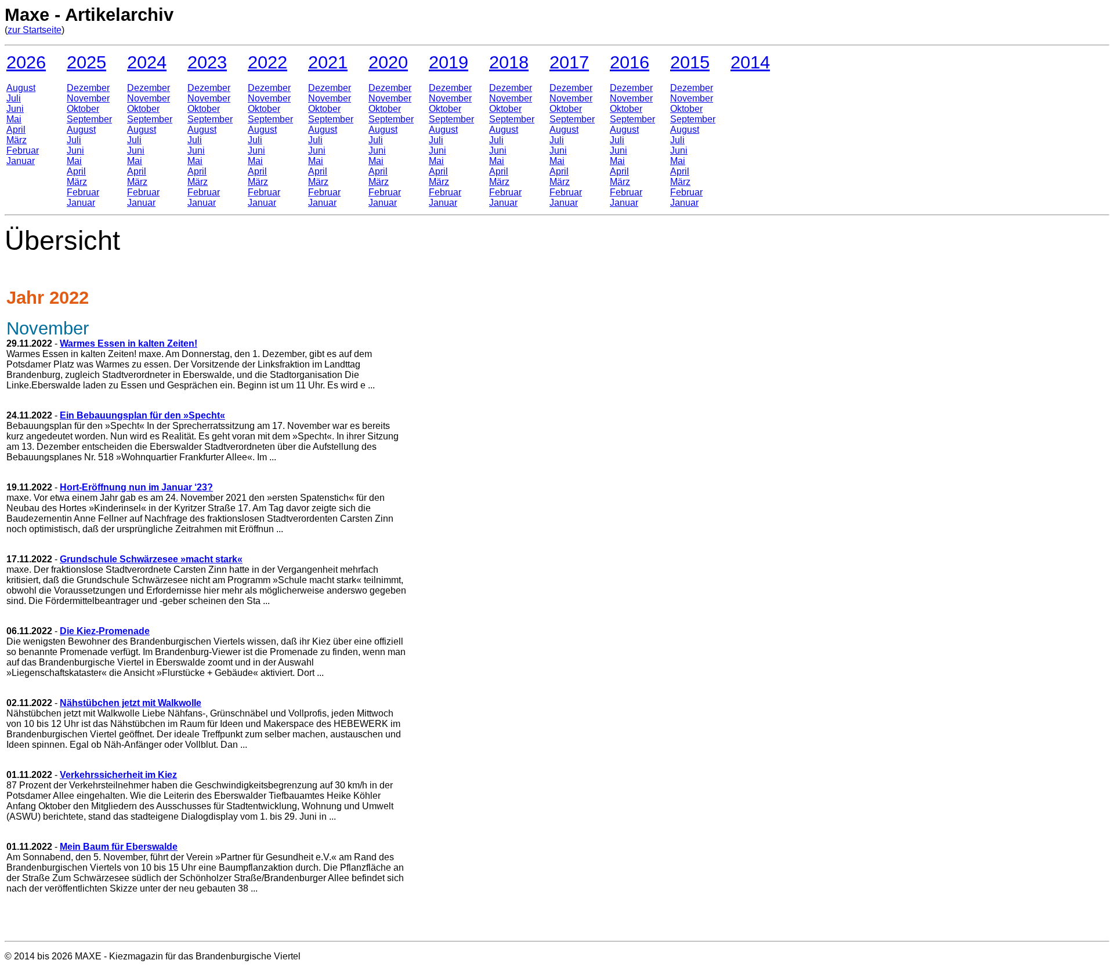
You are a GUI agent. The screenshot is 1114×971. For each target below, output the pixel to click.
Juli (13, 98)
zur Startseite (35, 30)
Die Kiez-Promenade (105, 631)
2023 (207, 62)
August (20, 88)
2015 (690, 62)
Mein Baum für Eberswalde (119, 847)
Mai (13, 119)
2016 (629, 62)
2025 (86, 62)
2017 (569, 62)
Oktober (83, 109)
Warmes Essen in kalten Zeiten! (128, 343)
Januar (20, 161)
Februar (22, 150)
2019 (448, 62)
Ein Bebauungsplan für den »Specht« (142, 415)
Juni (15, 109)
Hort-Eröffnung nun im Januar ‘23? (136, 487)
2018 (509, 62)
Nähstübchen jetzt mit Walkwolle (130, 703)
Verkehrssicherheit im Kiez (118, 775)
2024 (147, 62)
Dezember (88, 88)
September (89, 119)
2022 (267, 62)
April (16, 129)
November (88, 98)
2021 (328, 62)
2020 (388, 62)
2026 (26, 62)
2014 (750, 62)
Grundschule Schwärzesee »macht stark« (151, 559)
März (16, 140)
